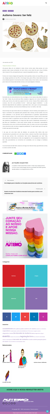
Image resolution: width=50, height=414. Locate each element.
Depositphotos (14, 401)
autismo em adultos (30, 329)
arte (14, 329)
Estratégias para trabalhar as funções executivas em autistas (23, 183)
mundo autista (33, 339)
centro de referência (22, 331)
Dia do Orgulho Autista (35, 331)
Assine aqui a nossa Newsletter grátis (25, 389)
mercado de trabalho (20, 339)
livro (31, 336)
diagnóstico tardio (8, 333)
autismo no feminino (41, 328)
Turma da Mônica (12, 341)
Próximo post (39, 189)
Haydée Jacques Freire (10, 19)
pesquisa (40, 339)
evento (6, 336)
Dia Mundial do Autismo (22, 333)
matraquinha (9, 339)
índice (23, 341)
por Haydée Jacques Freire (20, 163)
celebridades (14, 331)
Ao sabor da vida (7, 382)
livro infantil (36, 336)
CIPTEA (28, 331)
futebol (11, 336)
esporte (37, 333)
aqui (36, 412)
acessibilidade (8, 329)
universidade (19, 341)
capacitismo (6, 331)
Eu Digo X (42, 333)
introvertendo (17, 336)
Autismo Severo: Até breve (9, 362)
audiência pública (20, 328)
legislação (24, 336)
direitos (33, 333)
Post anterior (10, 180)
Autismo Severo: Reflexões (40, 362)
